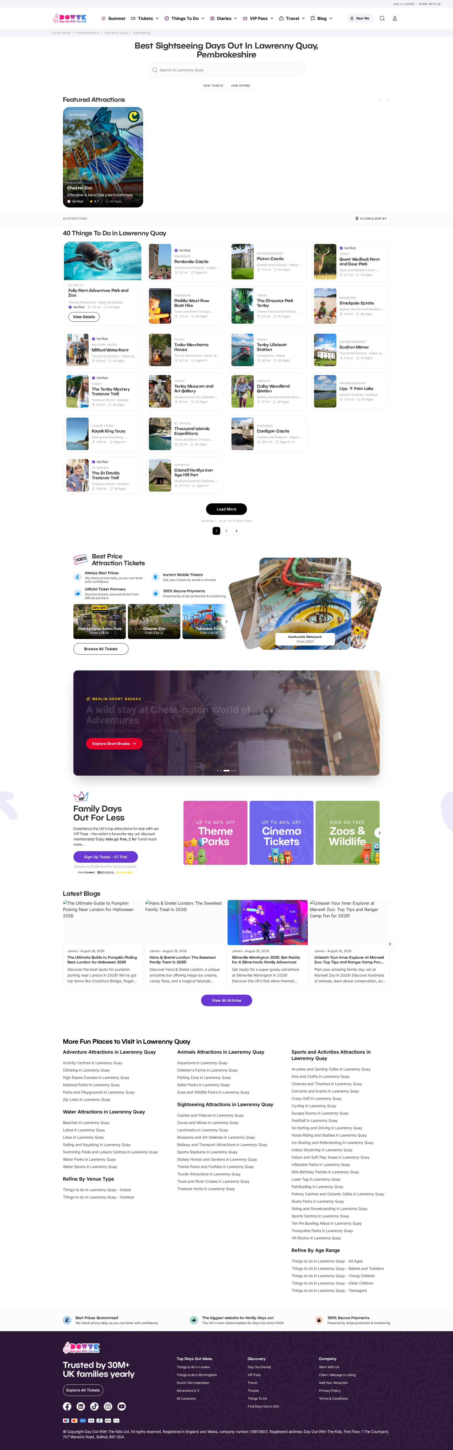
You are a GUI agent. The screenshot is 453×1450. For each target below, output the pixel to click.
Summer (117, 18)
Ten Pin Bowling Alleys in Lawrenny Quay (327, 1223)
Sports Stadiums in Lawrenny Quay (207, 1152)
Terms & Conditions (333, 1398)
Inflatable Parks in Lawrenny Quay (321, 1164)
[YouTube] (121, 1407)
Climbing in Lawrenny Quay (86, 1070)
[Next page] (236, 531)
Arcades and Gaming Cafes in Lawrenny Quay (331, 1069)
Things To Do (185, 18)
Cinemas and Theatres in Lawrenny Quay (327, 1083)
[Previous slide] (380, 99)
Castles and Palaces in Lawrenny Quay (210, 1115)
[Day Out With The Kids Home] (69, 18)
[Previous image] (70, 261)
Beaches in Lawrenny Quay (86, 1122)
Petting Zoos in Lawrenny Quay (204, 1077)
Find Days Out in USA (263, 1406)
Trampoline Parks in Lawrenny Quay (322, 1230)
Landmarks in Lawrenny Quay (202, 1130)
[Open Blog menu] (331, 18)
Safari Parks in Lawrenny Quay (203, 1085)
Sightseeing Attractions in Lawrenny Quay (225, 1104)
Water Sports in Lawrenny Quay (90, 1166)
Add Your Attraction (333, 1383)
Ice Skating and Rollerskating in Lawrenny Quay (333, 1142)
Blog (322, 18)
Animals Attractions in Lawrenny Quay (221, 1052)
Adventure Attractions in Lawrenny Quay (109, 1052)
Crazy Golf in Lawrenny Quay (317, 1098)
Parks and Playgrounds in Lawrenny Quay (99, 1092)
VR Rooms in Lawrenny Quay (316, 1238)
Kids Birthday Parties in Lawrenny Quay (325, 1172)
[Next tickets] (226, 621)
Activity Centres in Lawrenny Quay (92, 1062)
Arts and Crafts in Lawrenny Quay (321, 1076)
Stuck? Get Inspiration (193, 1383)
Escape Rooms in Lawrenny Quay (320, 1113)
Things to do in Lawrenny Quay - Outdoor (98, 1197)
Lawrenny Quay (116, 33)
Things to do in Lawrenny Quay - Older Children (332, 1283)
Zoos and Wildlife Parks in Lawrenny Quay (213, 1092)
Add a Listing (403, 4)
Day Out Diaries (259, 1367)
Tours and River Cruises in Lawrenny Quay (213, 1181)
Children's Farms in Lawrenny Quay (207, 1070)
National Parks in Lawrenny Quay (91, 1085)
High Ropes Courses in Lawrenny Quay (96, 1077)
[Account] (395, 18)
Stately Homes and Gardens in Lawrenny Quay (217, 1159)
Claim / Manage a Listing (337, 1375)
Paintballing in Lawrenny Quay (317, 1186)
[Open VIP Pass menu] (272, 18)
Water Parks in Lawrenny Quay (89, 1159)
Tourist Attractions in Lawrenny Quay (209, 1174)
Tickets (145, 18)
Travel (292, 18)
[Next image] (135, 261)
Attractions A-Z (188, 1391)
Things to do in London (193, 1367)
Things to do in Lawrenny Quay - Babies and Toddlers (338, 1268)
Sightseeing (141, 33)
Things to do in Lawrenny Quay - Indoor (97, 1189)
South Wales (61, 33)
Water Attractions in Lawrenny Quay (104, 1112)
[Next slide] (387, 99)
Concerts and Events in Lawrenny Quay (325, 1091)
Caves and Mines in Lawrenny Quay (208, 1122)
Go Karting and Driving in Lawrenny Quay (327, 1128)
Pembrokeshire (87, 33)
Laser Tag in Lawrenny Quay (316, 1179)
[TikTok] (94, 1407)
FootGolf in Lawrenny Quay (315, 1120)
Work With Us (429, 4)
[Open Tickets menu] (157, 18)
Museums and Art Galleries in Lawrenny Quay (216, 1137)
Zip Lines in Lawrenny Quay (86, 1099)
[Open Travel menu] (304, 18)
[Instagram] (108, 1407)
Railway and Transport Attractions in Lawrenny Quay (222, 1144)
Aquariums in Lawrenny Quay (202, 1062)
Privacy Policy (330, 1391)
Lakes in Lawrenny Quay (84, 1130)
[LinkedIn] (81, 1407)
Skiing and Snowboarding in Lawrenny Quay (330, 1208)
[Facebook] (67, 1407)
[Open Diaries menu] (236, 18)
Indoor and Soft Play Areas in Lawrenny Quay (331, 1157)
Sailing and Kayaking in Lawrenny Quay (97, 1144)
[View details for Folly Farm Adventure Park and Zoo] (102, 284)
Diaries (224, 18)
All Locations (186, 1398)
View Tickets (213, 85)
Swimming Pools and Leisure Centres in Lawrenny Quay (110, 1152)
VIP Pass (259, 18)
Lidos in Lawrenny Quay (83, 1137)
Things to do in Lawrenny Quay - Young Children (333, 1275)
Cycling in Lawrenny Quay (314, 1106)
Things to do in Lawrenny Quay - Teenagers (329, 1290)
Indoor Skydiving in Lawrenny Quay (322, 1150)
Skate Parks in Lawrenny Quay (318, 1201)
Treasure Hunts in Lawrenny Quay (206, 1188)
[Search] (382, 18)
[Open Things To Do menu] (203, 18)
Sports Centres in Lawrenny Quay (320, 1216)
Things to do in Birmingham (197, 1375)
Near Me (362, 18)
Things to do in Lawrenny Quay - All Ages (327, 1261)
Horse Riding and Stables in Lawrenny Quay (329, 1135)
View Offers (240, 85)
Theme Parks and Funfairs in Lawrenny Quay (215, 1166)
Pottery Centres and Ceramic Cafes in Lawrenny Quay (338, 1194)
